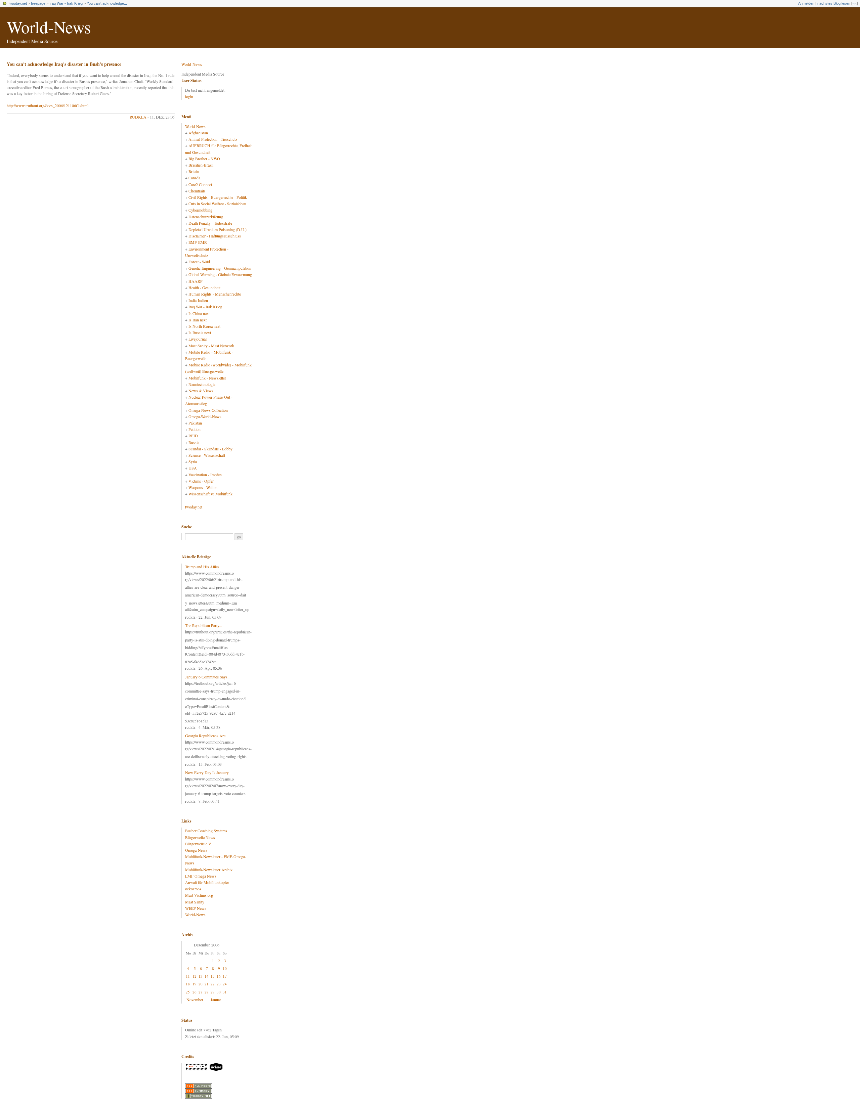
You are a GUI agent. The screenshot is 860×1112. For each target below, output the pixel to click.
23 (219, 983)
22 (213, 983)
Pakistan (195, 423)
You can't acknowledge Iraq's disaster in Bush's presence (64, 64)
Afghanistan (198, 132)
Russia (193, 442)
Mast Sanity (194, 901)
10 (225, 968)
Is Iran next (197, 319)
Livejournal (197, 339)
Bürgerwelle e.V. (198, 843)
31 (225, 991)
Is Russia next (199, 332)
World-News (49, 26)
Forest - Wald (199, 261)
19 (194, 983)
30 (219, 991)
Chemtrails (197, 190)
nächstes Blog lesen (833, 3)
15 (213, 976)
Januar (216, 999)
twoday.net (18, 3)
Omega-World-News (204, 416)
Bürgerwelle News (200, 837)
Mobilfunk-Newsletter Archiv (208, 869)
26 (194, 991)
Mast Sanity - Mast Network (211, 345)
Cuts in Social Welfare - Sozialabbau (217, 203)
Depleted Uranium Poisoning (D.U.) (217, 229)
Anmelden (806, 3)
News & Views (200, 390)
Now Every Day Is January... (208, 772)
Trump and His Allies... (203, 566)
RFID (193, 435)
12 (194, 976)
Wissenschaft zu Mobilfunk (210, 493)
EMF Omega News (200, 876)
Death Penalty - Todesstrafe (210, 223)
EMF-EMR (197, 242)
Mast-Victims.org (199, 895)
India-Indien (198, 300)
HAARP (195, 281)
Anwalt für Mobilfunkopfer (207, 882)
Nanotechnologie (201, 384)
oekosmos (193, 888)
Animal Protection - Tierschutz (212, 139)
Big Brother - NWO (204, 158)
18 (188, 983)
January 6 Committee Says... (207, 676)
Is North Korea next (204, 326)
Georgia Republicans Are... (206, 735)
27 (201, 991)
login (189, 96)
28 (207, 991)
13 (201, 976)
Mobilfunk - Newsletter (207, 378)
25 (188, 991)
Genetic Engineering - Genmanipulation (219, 268)
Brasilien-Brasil (200, 165)
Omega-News (196, 850)
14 (207, 976)
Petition (194, 429)
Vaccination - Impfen (205, 474)
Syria (192, 461)
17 (225, 976)
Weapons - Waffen (202, 487)
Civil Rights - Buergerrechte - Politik (217, 197)
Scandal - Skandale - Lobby (210, 448)
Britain (193, 171)
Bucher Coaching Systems (206, 830)
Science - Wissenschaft (206, 455)
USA (192, 468)
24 (225, 983)
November (194, 999)
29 (213, 991)
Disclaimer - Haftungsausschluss (214, 235)
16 (219, 976)
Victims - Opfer (201, 481)
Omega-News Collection (208, 410)
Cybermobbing (200, 210)
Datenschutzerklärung (205, 216)
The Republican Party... (203, 625)
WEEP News (195, 908)
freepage (38, 3)
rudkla (138, 117)
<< (855, 3)
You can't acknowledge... (107, 3)
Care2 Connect (200, 184)
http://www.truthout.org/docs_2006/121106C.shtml (47, 105)
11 (188, 976)
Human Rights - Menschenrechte (214, 294)
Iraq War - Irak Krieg (66, 3)
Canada (194, 177)
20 (201, 983)
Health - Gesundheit (204, 287)
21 (207, 983)
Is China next (199, 313)
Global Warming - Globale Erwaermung (220, 274)
